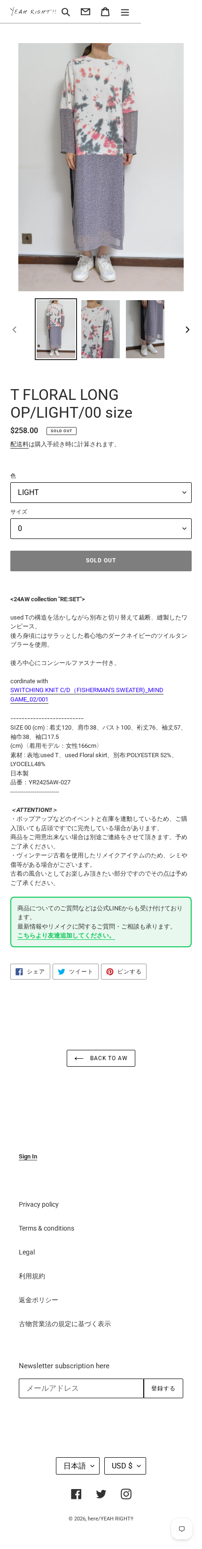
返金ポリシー (38, 1300)
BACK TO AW (108, 1058)
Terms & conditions (46, 1228)
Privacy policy (39, 1204)
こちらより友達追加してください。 (66, 935)
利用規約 (32, 1276)
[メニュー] (125, 11)
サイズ (18, 512)
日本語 (74, 1465)
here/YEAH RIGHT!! (110, 1519)
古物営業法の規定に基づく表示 (65, 1324)
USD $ (122, 1465)
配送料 (19, 444)
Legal (27, 1252)
